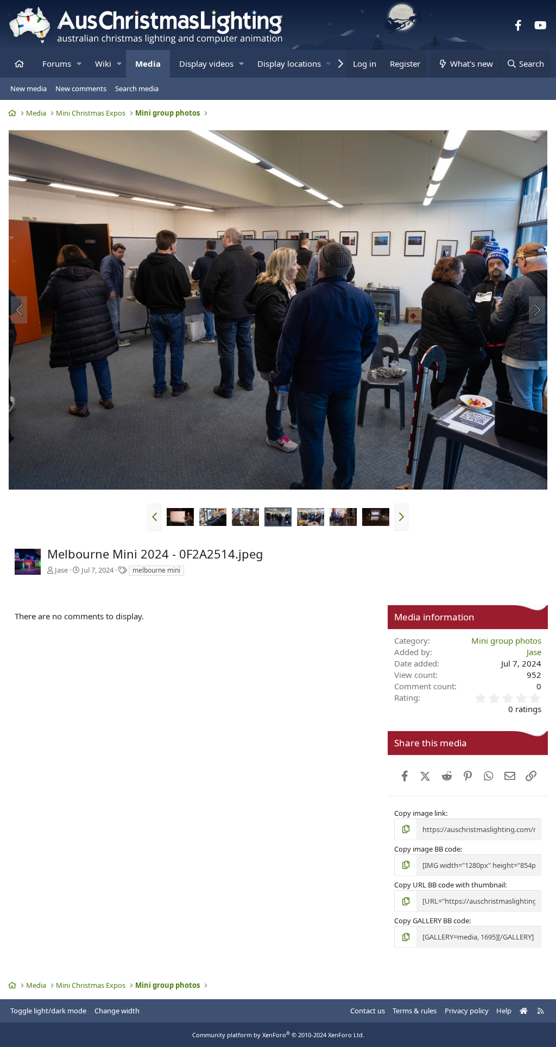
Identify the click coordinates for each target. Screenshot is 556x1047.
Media (148, 63)
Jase (61, 570)
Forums (56, 63)
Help (503, 1011)
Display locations (289, 63)
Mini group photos (506, 640)
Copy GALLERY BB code (431, 920)
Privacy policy (467, 1011)
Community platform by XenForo (278, 1035)
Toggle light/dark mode (48, 1011)
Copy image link (420, 813)
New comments (80, 88)
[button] (79, 64)
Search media (137, 88)
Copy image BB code (427, 849)
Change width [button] (117, 1011)
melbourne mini (156, 570)
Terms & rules (415, 1011)
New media (28, 88)
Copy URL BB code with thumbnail (449, 885)
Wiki (103, 63)
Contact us (367, 1011)
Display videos (206, 63)
